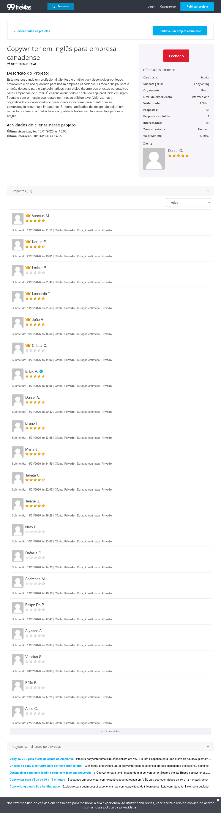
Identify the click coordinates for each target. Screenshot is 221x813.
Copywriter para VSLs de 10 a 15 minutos (37, 779)
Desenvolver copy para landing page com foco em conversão (51, 772)
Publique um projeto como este (180, 31)
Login (151, 6)
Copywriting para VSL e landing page (35, 786)
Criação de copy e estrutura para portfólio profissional (46, 766)
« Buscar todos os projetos (32, 31)
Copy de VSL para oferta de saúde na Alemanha (42, 759)
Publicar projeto (197, 6)
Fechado (176, 55)
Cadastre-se (168, 6)
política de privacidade (119, 807)
